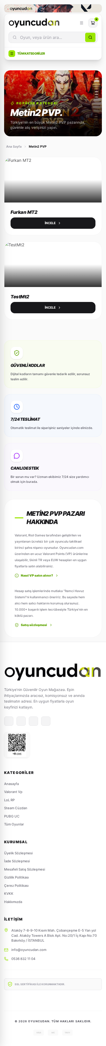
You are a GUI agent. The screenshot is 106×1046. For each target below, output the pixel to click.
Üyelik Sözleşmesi (18, 853)
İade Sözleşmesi (17, 861)
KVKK (8, 893)
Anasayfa (11, 784)
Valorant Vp (13, 792)
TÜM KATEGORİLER (31, 53)
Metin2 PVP (38, 146)
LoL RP (9, 800)
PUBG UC (12, 816)
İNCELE (50, 223)
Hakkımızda (13, 902)
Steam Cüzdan (15, 808)
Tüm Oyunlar (14, 824)
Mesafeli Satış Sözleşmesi (24, 869)
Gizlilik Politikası (16, 877)
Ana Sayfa (14, 146)
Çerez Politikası (16, 885)
